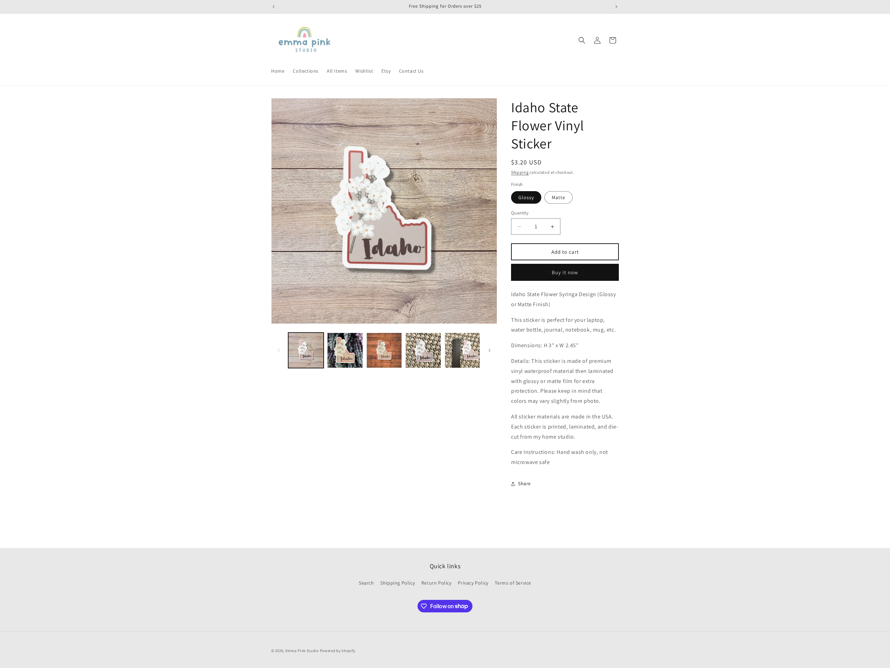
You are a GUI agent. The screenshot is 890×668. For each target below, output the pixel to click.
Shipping (520, 172)
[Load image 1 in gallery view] (306, 350)
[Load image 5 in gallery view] (462, 350)
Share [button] (524, 483)
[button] (582, 40)
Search (366, 583)
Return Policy (436, 583)
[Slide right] (489, 350)
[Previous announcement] (273, 6)
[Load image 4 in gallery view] (423, 350)
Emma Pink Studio (302, 650)
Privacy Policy (473, 583)
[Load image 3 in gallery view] (384, 350)
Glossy (526, 197)
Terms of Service (513, 583)
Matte (558, 197)
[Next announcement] (616, 6)
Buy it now (565, 272)
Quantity (519, 213)
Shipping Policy (397, 583)
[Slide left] (278, 350)
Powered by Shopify (338, 650)
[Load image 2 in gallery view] (345, 350)
